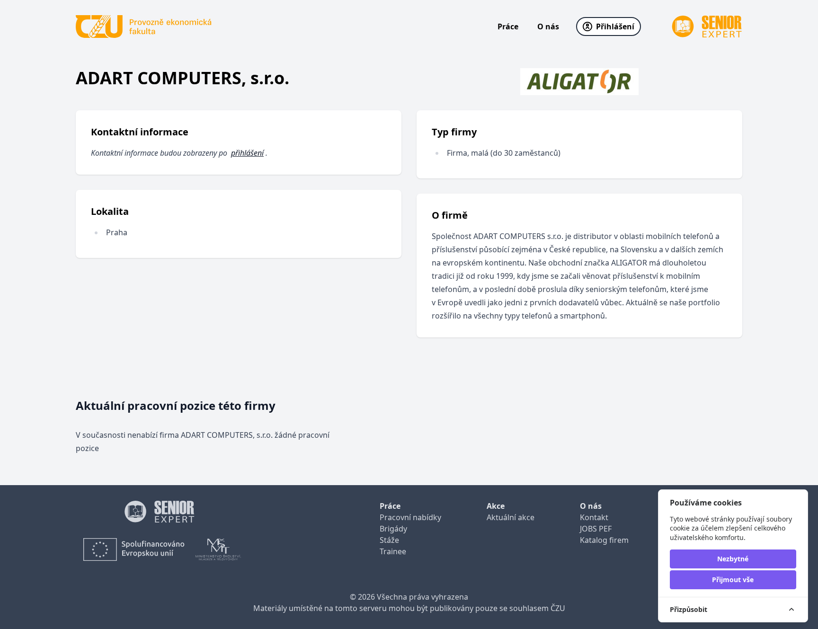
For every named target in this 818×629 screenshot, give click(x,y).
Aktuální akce (510, 517)
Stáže (389, 540)
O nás (548, 26)
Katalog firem (604, 540)
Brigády (393, 528)
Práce (508, 26)
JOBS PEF (596, 528)
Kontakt (594, 517)
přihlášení (247, 153)
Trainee (393, 551)
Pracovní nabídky (410, 517)
